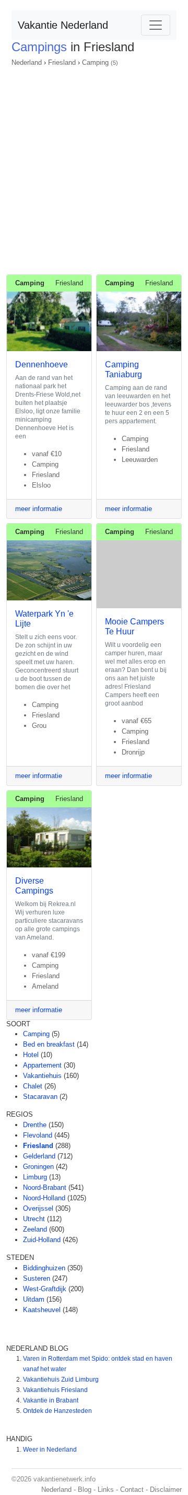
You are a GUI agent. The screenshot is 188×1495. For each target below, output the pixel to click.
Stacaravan (40, 1096)
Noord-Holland (44, 1198)
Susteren (36, 1278)
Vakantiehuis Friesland (55, 1390)
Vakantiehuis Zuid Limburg (61, 1379)
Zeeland (35, 1229)
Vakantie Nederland (63, 25)
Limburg (35, 1177)
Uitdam (33, 1299)
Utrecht (34, 1219)
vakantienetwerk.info (64, 1479)
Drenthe (34, 1125)
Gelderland (39, 1156)
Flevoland (37, 1135)
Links (106, 1489)
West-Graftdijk (44, 1289)
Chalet (32, 1086)
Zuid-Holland (42, 1240)
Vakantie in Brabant (50, 1400)
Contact (132, 1489)
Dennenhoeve (41, 364)
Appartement (42, 1065)
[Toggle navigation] (155, 25)
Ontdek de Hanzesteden (57, 1411)
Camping (95, 62)
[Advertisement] (94, 167)
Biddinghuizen (44, 1268)
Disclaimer (166, 1489)
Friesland (62, 62)
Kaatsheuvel (42, 1310)
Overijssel (38, 1208)
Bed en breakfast (49, 1044)
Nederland (26, 62)
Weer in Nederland (50, 1449)
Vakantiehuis (42, 1076)
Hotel (31, 1055)
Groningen (38, 1166)
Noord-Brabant (44, 1187)
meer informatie (38, 509)
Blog (84, 1489)
